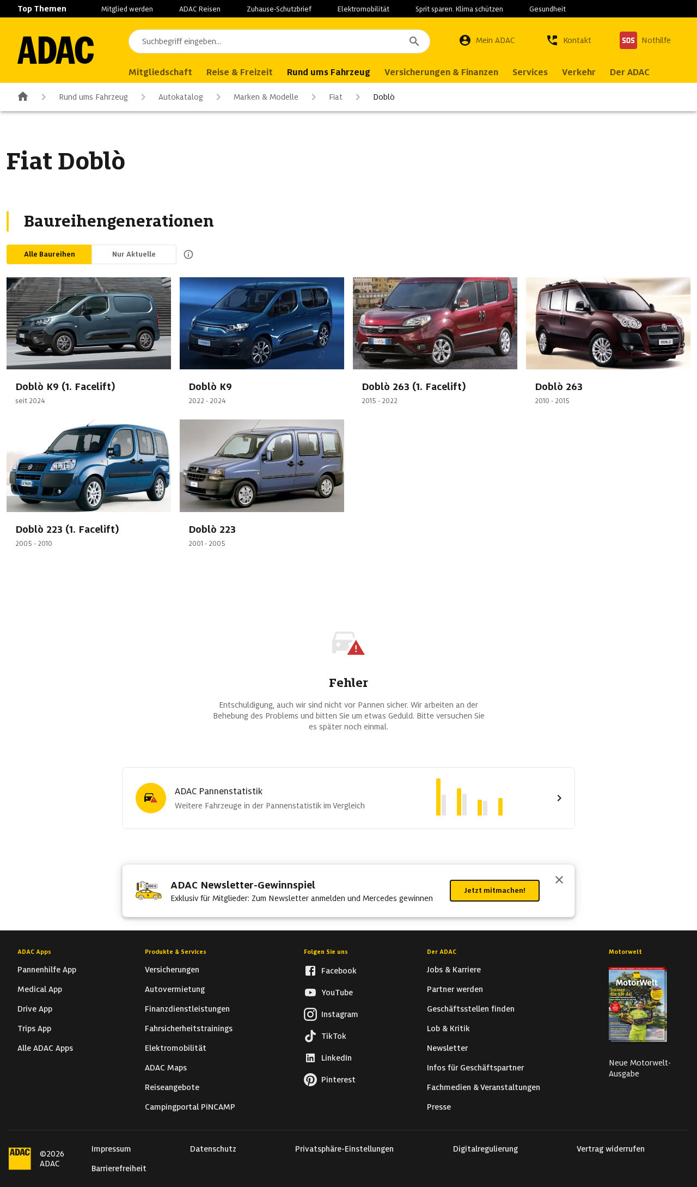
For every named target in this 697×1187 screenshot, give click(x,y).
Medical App (39, 989)
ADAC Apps (34, 951)
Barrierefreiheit (118, 1168)
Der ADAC (441, 951)
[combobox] (279, 41)
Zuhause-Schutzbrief (279, 9)
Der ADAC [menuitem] (630, 72)
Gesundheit (547, 9)
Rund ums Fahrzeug (93, 97)
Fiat (336, 97)
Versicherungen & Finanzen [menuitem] (441, 72)
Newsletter (447, 1048)
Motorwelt (625, 951)
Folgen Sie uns (326, 951)
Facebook (339, 971)
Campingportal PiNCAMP (190, 1107)
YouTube (337, 992)
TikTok (333, 1036)
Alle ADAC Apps (45, 1048)
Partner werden (455, 989)
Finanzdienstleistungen (187, 1009)
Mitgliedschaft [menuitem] (160, 72)
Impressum (111, 1149)
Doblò (384, 97)
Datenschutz (213, 1149)
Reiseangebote (172, 1087)
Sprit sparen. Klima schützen (459, 9)
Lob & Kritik (448, 1028)
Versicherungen (172, 970)
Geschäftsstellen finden (471, 1009)
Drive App (34, 1009)
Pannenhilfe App (46, 970)
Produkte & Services (175, 951)
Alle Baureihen (49, 254)
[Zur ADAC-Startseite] (55, 50)
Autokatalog (180, 97)
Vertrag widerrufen (611, 1149)
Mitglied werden (127, 9)
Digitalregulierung (485, 1149)
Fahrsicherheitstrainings (189, 1028)
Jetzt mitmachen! (494, 890)
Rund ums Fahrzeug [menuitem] (328, 72)
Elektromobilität (363, 9)
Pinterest (338, 1080)
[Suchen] (414, 41)
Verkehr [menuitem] (579, 72)
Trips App (34, 1028)
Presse (439, 1107)
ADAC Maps (166, 1068)
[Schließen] (559, 880)
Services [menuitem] (530, 72)
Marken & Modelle (266, 97)
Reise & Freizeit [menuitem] (239, 72)
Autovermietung (175, 989)
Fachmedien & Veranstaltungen (483, 1087)
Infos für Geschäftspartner (475, 1068)
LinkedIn (336, 1058)
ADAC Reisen (200, 9)
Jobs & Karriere (454, 970)
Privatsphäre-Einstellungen (344, 1149)
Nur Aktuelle (134, 254)
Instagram (339, 1014)
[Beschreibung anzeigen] (186, 254)
